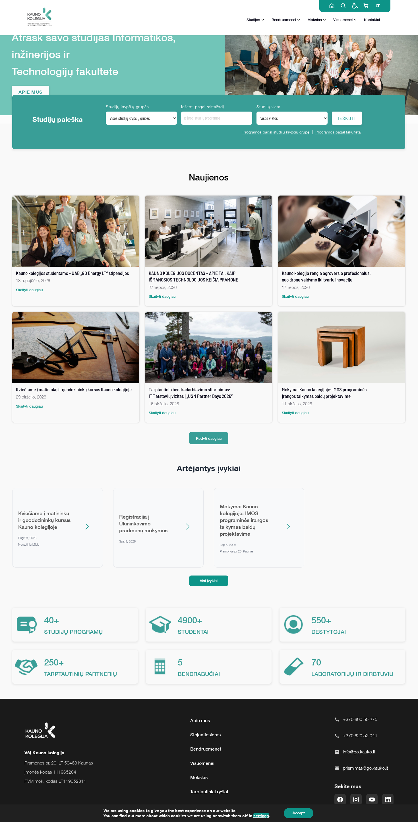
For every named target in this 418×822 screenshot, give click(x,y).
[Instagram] (356, 799)
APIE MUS (30, 92)
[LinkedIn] (388, 799)
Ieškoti (346, 118)
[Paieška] (343, 5)
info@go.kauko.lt (359, 751)
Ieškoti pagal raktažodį (202, 106)
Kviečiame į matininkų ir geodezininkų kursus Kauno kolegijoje (44, 520)
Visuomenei (343, 19)
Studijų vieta (268, 106)
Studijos (253, 19)
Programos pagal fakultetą (338, 132)
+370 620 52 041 (360, 735)
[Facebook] (340, 799)
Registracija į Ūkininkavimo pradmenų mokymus (143, 523)
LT (378, 5)
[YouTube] (372, 799)
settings (261, 815)
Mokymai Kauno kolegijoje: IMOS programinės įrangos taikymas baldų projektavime (244, 520)
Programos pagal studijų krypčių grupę (276, 132)
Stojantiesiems (205, 734)
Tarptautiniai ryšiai (209, 791)
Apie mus (200, 720)
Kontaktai (372, 19)
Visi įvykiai (209, 580)
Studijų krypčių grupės (127, 106)
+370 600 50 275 (360, 719)
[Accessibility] (354, 5)
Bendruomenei (284, 19)
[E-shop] (366, 5)
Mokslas (314, 19)
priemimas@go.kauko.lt (365, 767)
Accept (298, 813)
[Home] (332, 5)
